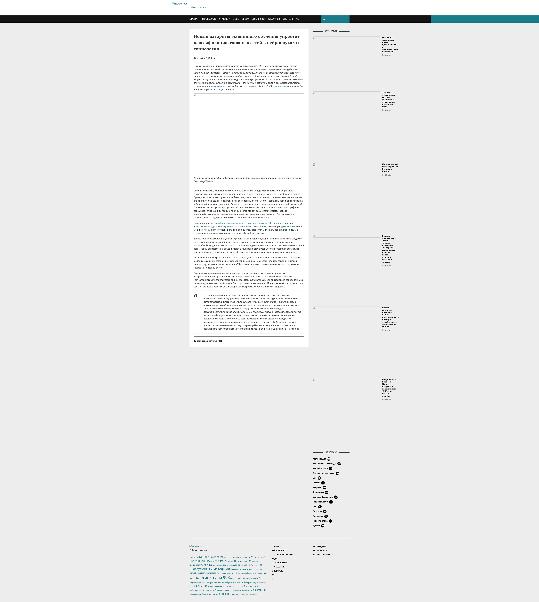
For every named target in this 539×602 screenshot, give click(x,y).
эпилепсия (255, 594)
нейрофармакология (200, 590)
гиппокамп (320, 516)
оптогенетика (246, 590)
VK (297, 19)
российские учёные (199, 594)
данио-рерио (219, 565)
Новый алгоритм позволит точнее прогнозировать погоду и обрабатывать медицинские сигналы (390, 317)
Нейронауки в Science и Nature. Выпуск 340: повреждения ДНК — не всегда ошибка (389, 387)
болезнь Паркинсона (325, 497)
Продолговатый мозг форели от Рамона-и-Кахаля (390, 168)
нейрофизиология (222, 590)
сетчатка (319, 511)
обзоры (236, 590)
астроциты (320, 492)
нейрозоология (323, 502)
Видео (245, 19)
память (319, 483)
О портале (288, 19)
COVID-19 (193, 557)
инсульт (237, 569)
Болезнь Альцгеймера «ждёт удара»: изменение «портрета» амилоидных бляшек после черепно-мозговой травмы (389, 249)
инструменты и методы (327, 463)
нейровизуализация (197, 583)
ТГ (302, 19)
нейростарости (250, 586)
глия (317, 506)
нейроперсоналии (216, 586)
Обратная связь (325, 554)
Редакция (386, 55)
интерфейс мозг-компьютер (204, 573)
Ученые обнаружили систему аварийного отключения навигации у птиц (388, 99)
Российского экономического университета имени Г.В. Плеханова (248, 223)
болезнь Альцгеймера (326, 473)
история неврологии (228, 573)
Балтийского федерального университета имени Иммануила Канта (231, 226)
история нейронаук (247, 573)
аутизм (318, 526)
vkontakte (322, 550)
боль (255, 561)
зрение (257, 565)
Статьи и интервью (229, 19)
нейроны (319, 487)
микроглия (236, 578)
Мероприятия (259, 19)
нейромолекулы (253, 583)
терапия (236, 594)
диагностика (245, 565)
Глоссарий (274, 19)
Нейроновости (208, 19)
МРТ (228, 557)
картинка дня (321, 459)
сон (317, 478)
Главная (193, 19)
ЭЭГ (235, 557)
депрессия (231, 565)
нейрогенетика (322, 521)
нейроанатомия (252, 578)
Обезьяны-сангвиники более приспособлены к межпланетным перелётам (390, 44)
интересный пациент (252, 569)
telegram (321, 546)
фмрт (245, 594)
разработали (288, 226)
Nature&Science (322, 468)
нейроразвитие (233, 586)
